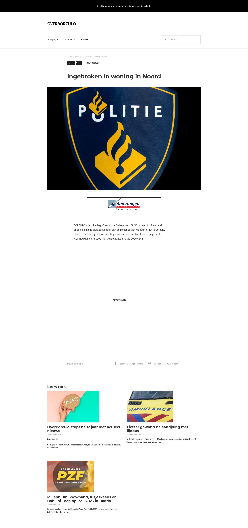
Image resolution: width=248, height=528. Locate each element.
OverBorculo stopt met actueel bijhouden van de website (124, 6)
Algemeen (77, 57)
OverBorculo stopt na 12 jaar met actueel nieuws (83, 429)
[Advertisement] (119, 267)
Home (69, 57)
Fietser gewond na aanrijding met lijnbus (157, 429)
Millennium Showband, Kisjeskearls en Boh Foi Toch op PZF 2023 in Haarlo (82, 499)
